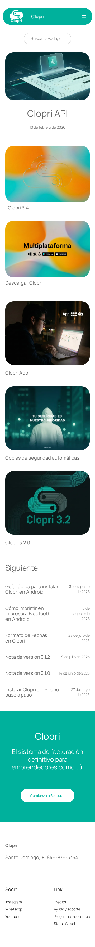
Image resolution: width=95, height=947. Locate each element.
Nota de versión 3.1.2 (27, 656)
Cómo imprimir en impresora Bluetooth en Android (28, 613)
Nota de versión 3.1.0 (27, 673)
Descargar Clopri (23, 282)
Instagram (13, 901)
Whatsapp (13, 909)
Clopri (37, 16)
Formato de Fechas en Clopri (26, 637)
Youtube (12, 916)
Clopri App (16, 372)
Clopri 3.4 (18, 207)
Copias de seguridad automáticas (42, 457)
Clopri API (47, 113)
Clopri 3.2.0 (17, 542)
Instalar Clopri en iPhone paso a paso (32, 692)
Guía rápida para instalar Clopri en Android (32, 589)
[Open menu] (84, 16)
